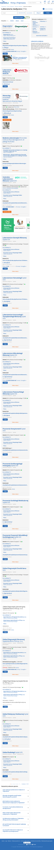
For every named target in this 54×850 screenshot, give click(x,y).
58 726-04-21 (5, 700)
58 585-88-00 (12, 80)
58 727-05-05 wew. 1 (7, 448)
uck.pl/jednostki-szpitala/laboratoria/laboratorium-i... (15, 337)
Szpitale (14, 182)
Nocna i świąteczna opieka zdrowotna (36, 23)
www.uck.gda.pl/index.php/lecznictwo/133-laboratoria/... (15, 299)
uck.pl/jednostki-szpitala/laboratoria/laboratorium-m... (15, 374)
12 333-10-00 (5, 43)
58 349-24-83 (5, 483)
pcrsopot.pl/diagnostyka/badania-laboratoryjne (14, 163)
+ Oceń (5, 53)
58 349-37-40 (5, 411)
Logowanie (27, 842)
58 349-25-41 (5, 520)
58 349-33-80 (5, 589)
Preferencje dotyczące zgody (46, 841)
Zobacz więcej (15, 63)
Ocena (11, 51)
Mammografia (5, 644)
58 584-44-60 (5, 201)
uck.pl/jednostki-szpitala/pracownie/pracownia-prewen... (15, 554)
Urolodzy (43, 26)
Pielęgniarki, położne (43, 29)
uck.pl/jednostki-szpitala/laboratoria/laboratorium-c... (15, 203)
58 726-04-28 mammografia (9, 661)
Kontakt (22, 841)
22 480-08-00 (19, 661)
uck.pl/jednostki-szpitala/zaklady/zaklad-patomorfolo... (15, 413)
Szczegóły (23, 51)
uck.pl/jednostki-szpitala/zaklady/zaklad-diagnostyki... (15, 591)
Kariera (3, 841)
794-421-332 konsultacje (8, 109)
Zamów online (7, 120)
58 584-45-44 (5, 735)
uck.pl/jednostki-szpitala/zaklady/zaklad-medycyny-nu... (15, 736)
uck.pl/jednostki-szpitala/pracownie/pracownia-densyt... (15, 450)
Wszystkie (4, 20)
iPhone (34, 844)
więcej (12, 49)
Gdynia (17, 20)
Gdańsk (12, 20)
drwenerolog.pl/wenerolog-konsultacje (12, 111)
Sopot (22, 20)
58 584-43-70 (5, 336)
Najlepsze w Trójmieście (7, 227)
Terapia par (34, 29)
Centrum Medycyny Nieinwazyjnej (10, 188)
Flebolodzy (43, 21)
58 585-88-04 (5, 80)
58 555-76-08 (5, 161)
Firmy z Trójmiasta (18, 3)
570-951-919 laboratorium (21, 109)
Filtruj (38, 13)
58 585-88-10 (18, 80)
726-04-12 (11, 700)
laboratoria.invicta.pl (8, 82)
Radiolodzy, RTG (20, 643)
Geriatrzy (36, 26)
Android (29, 844)
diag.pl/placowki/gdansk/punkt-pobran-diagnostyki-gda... (15, 45)
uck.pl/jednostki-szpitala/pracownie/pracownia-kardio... (15, 485)
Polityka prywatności (16, 841)
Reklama (9, 841)
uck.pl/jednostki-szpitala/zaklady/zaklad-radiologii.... (15, 771)
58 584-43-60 (5, 297)
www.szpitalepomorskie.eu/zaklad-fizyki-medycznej (14, 702)
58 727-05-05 (5, 770)
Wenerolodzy (15, 102)
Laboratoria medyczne (7, 27)
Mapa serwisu (27, 841)
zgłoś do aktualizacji (7, 165)
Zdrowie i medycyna (39, 19)
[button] (28, 225)
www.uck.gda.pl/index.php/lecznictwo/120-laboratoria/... (15, 260)
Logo (6, 841)
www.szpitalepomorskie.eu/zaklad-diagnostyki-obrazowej (15, 663)
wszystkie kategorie (41, 35)
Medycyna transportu (36, 32)
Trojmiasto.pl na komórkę (35, 841)
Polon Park (16, 107)
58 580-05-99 (5, 626)
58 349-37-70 (5, 258)
